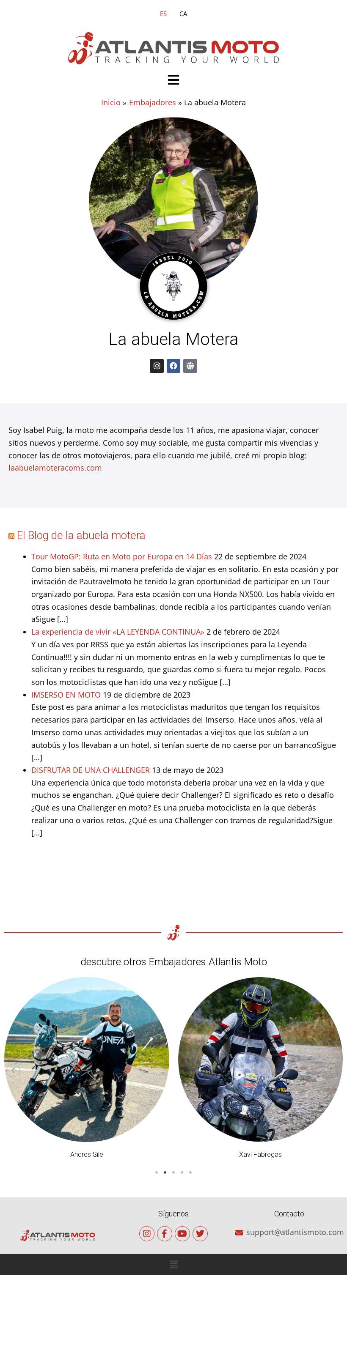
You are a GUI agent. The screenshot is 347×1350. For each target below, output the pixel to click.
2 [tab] (165, 1172)
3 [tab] (173, 1172)
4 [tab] (182, 1172)
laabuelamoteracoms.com (55, 468)
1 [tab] (156, 1172)
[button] (173, 81)
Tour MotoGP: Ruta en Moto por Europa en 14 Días (121, 556)
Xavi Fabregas (260, 1154)
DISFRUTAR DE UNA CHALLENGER (90, 770)
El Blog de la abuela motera (81, 535)
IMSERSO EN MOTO (66, 695)
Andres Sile (86, 1154)
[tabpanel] (87, 1070)
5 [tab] (190, 1172)
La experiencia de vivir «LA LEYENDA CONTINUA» (117, 632)
